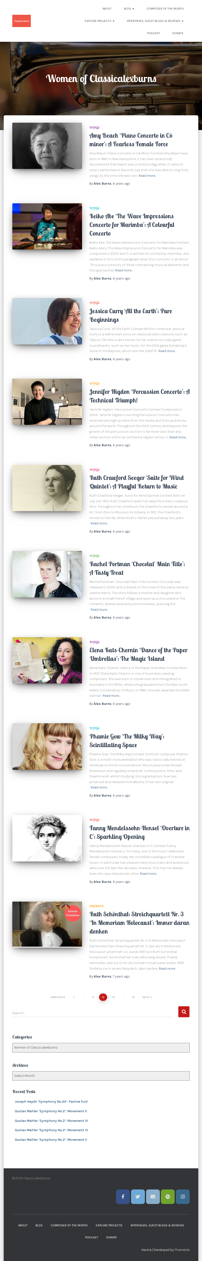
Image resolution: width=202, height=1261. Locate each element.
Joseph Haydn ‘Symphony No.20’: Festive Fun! (51, 1101)
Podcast (153, 33)
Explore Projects (98, 21)
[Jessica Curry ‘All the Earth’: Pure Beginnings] (47, 321)
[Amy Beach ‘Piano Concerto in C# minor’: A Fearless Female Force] (47, 146)
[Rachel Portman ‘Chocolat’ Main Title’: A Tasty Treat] (47, 574)
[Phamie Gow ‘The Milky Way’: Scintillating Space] (47, 746)
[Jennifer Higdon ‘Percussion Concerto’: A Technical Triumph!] (47, 402)
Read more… (148, 176)
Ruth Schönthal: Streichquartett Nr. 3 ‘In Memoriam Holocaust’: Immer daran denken (139, 922)
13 (113, 997)
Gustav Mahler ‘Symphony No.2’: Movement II (51, 1140)
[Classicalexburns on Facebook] (123, 1196)
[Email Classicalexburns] (153, 1196)
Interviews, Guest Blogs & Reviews (154, 21)
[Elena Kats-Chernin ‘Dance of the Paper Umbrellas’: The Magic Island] (47, 660)
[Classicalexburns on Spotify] (168, 1196)
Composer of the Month (165, 8)
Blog (128, 8)
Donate (178, 33)
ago (121, 183)
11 (93, 997)
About (107, 8)
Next (146, 997)
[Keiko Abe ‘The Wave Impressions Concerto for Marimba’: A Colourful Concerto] (47, 226)
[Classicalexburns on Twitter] (138, 1196)
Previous (58, 997)
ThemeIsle (182, 1250)
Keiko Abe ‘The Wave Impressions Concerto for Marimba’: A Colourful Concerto (131, 224)
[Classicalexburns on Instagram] (183, 1196)
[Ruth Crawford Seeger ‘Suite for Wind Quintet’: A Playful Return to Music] (47, 488)
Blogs (94, 127)
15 (133, 997)
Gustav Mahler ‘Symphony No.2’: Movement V (51, 1111)
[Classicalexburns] (21, 21)
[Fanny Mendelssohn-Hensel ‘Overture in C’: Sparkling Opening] (47, 838)
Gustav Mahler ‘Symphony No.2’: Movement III (51, 1130)
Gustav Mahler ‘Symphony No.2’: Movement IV (51, 1121)
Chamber (96, 906)
